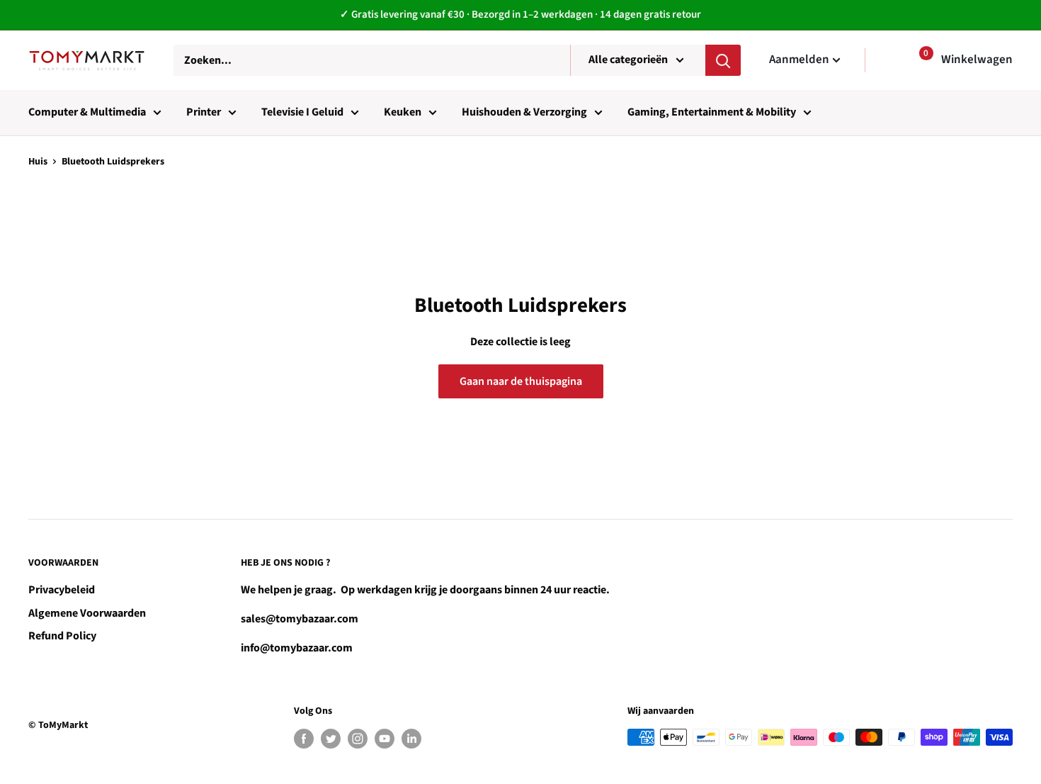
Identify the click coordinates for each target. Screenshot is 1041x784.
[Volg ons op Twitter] (331, 739)
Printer (203, 112)
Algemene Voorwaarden (87, 613)
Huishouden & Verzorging (524, 112)
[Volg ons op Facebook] (304, 739)
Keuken (402, 112)
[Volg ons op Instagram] (358, 739)
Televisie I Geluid (302, 112)
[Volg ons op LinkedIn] (411, 739)
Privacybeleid (61, 590)
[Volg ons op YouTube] (384, 739)
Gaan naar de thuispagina (521, 381)
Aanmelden (799, 59)
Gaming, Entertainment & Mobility (711, 112)
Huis (37, 162)
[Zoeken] (723, 60)
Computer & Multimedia (87, 112)
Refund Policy (62, 636)
